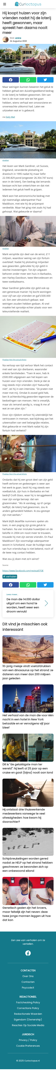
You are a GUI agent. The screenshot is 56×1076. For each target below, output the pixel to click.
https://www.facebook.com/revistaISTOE (22, 570)
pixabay (5, 160)
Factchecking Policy (28, 1002)
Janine (18, 38)
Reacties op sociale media (28, 1025)
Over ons (28, 976)
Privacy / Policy (28, 1040)
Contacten (28, 982)
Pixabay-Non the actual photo (14, 474)
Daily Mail (10, 117)
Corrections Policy (28, 1008)
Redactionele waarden (28, 1014)
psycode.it (28, 987)
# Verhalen (9, 576)
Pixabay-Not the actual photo (14, 359)
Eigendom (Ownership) (28, 1019)
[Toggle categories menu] (4, 4)
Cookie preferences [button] (28, 1045)
